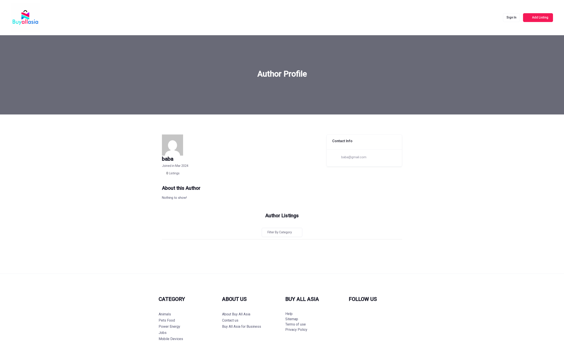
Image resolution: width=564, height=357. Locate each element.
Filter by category (279, 232)
